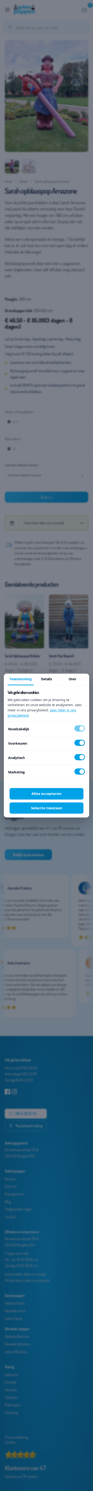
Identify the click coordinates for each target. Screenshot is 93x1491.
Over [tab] (72, 679)
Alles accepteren (46, 793)
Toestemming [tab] (21, 679)
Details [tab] (46, 679)
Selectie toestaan (46, 807)
